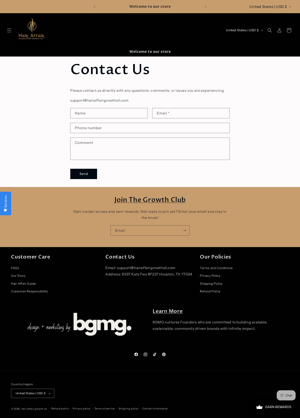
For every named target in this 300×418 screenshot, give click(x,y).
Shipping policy (129, 408)
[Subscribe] (184, 230)
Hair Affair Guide (23, 284)
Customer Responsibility (29, 291)
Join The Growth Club (150, 199)
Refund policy (60, 408)
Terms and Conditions (216, 268)
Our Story (18, 276)
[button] (9, 30)
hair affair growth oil (34, 408)
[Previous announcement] (94, 6)
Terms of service (104, 408)
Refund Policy (210, 291)
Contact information (155, 408)
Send (84, 174)
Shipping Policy (211, 284)
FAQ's (15, 268)
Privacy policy (81, 408)
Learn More (168, 311)
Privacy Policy (210, 276)
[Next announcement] (205, 6)
